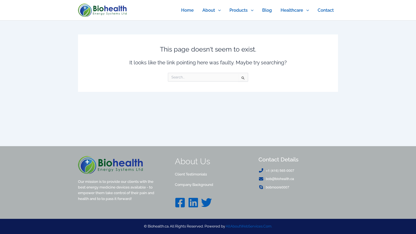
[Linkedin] (193, 202)
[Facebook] (180, 202)
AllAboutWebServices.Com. (249, 226)
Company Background (194, 184)
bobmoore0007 (277, 187)
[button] (218, 10)
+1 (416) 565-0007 (280, 170)
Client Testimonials (191, 174)
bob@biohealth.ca (280, 178)
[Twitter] (206, 202)
